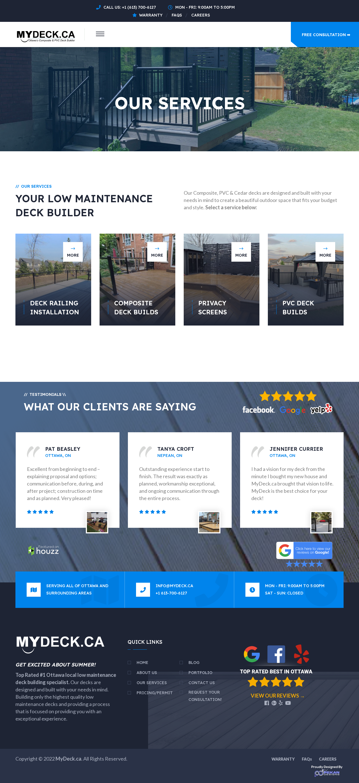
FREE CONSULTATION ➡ (326, 34)
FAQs (177, 15)
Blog (193, 662)
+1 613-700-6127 (171, 593)
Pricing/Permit (155, 692)
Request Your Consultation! (205, 696)
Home (142, 662)
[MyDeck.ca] (46, 34)
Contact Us (201, 682)
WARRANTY (283, 759)
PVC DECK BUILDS (298, 307)
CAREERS (328, 759)
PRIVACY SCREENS (212, 307)
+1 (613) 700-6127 (139, 7)
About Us (147, 672)
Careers (200, 15)
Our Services (152, 682)
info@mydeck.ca (174, 585)
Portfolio (200, 672)
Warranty (150, 15)
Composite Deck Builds (136, 307)
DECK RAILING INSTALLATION (54, 307)
